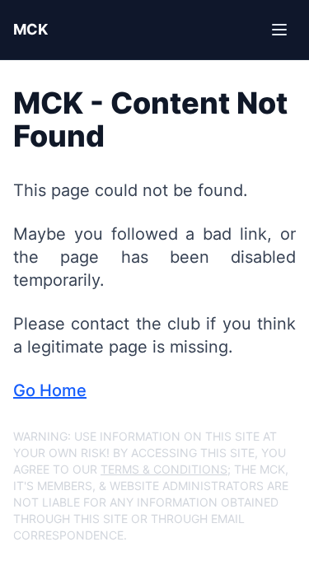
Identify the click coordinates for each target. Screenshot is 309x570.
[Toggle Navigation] (279, 29)
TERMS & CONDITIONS (164, 469)
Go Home (50, 390)
